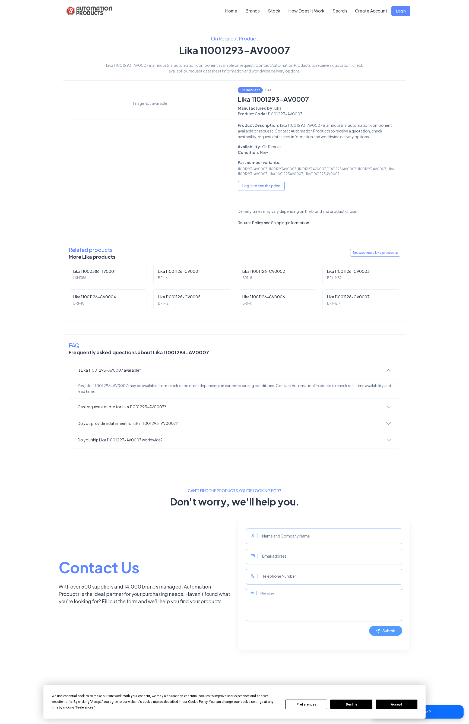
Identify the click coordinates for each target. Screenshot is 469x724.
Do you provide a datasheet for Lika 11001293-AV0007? (128, 423)
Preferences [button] (84, 707)
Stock (274, 11)
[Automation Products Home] (88, 11)
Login (401, 10)
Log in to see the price (261, 185)
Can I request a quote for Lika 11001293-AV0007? (122, 406)
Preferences (306, 704)
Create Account (371, 11)
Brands (252, 11)
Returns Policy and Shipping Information (273, 222)
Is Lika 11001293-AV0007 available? (109, 370)
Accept (396, 704)
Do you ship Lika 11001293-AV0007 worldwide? (120, 439)
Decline (351, 704)
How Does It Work (306, 11)
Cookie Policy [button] (197, 702)
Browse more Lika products (375, 252)
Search (339, 11)
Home (231, 11)
